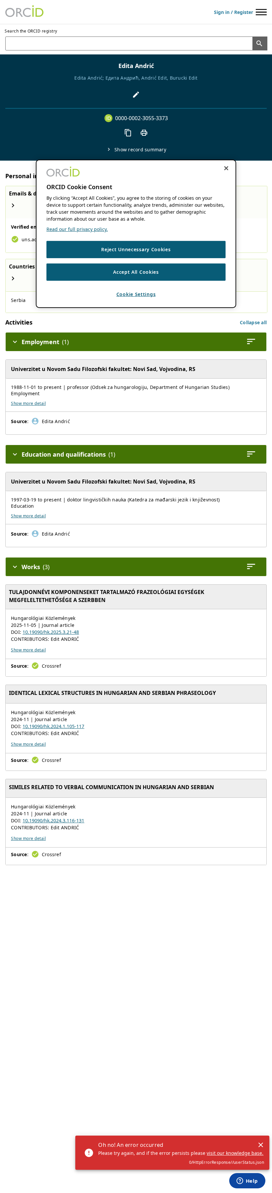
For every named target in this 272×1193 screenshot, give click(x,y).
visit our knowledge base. (235, 1153)
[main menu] (261, 12)
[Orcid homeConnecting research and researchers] (24, 12)
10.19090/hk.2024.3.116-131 (53, 820)
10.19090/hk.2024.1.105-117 (53, 726)
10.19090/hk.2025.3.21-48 (51, 632)
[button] (253, 322)
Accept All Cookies (136, 272)
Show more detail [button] (28, 403)
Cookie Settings (136, 294)
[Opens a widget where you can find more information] (247, 1181)
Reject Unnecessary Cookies (135, 249)
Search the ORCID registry (31, 31)
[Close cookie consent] (226, 168)
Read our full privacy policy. (77, 229)
